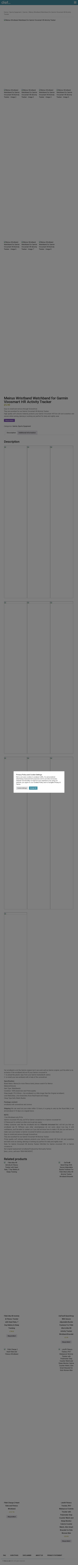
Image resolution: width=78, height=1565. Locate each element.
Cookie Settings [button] (22, 788)
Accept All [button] (33, 788)
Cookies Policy (38, 782)
